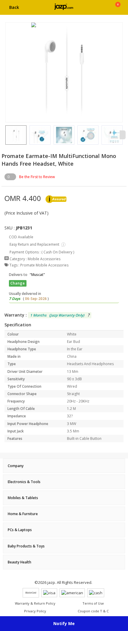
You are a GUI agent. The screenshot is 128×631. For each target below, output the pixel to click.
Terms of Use (93, 603)
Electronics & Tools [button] (24, 481)
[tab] (64, 466)
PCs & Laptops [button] (20, 529)
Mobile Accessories (44, 258)
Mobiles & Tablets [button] (23, 497)
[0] (118, 9)
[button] (5, 134)
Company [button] (16, 465)
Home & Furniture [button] (23, 513)
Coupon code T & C (93, 611)
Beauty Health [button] (19, 562)
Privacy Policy (35, 611)
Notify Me (64, 623)
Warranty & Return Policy (35, 603)
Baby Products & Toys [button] (26, 546)
